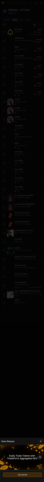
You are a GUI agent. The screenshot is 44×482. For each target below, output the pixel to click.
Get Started (22, 475)
